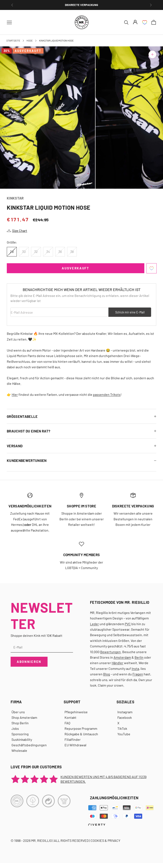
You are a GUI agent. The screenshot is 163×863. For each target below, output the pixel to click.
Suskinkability (21, 739)
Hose (30, 40)
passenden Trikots (107, 394)
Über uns (18, 712)
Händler (117, 663)
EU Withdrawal (75, 745)
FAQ (67, 723)
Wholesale (19, 750)
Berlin (139, 657)
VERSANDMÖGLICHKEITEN (29, 506)
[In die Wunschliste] (151, 268)
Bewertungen (110, 652)
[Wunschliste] (144, 22)
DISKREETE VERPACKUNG (81, 5)
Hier (15, 394)
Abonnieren (29, 662)
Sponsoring (20, 734)
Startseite (13, 40)
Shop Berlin (20, 723)
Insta (135, 668)
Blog (106, 674)
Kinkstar (15, 198)
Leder (94, 624)
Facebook (124, 717)
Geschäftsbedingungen (29, 745)
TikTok (122, 728)
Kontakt (70, 717)
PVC (128, 624)
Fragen (137, 674)
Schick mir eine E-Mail (130, 312)
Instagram (124, 712)
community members (81, 555)
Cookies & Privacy (105, 840)
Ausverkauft (75, 268)
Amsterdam (122, 657)
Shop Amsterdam (24, 717)
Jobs (15, 728)
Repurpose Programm (81, 728)
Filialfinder (73, 739)
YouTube (123, 734)
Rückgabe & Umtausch (81, 734)
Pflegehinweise (76, 712)
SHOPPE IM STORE (81, 506)
